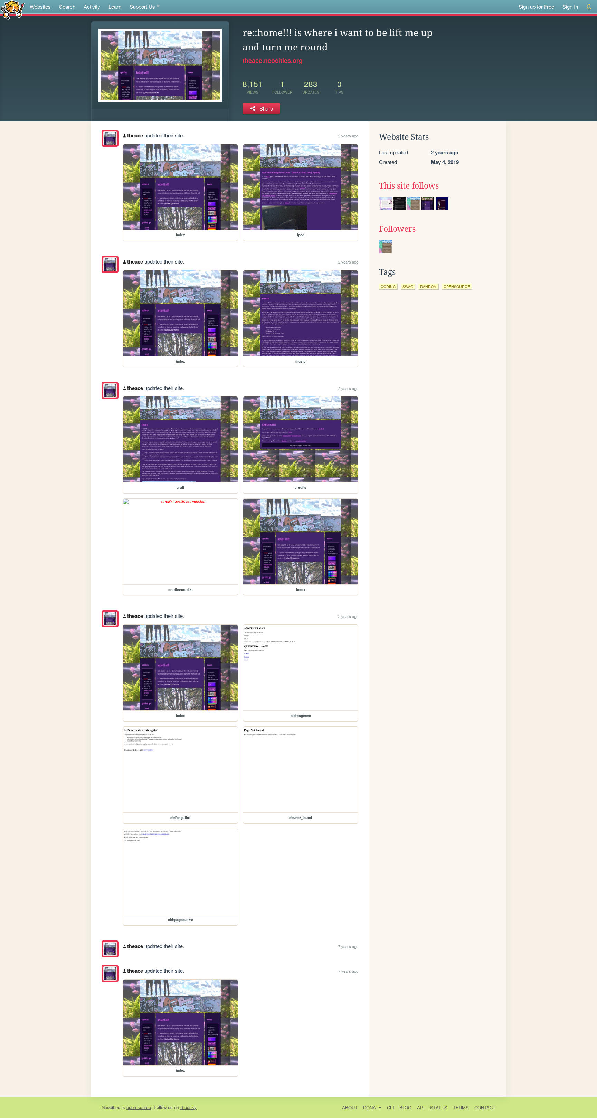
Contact (484, 1107)
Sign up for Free (536, 6)
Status (438, 1107)
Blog (405, 1107)
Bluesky (188, 1107)
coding (388, 286)
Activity (92, 6)
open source (138, 1107)
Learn (114, 6)
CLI (390, 1107)
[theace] (110, 138)
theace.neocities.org (273, 60)
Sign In (570, 6)
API (421, 1107)
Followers (397, 228)
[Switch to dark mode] (589, 6)
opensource (457, 286)
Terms (461, 1107)
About (350, 1107)
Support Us (142, 6)
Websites (40, 6)
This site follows (409, 185)
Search (67, 6)
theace (135, 135)
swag (407, 286)
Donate (372, 1107)
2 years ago (348, 135)
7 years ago (348, 946)
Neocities (111, 1107)
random (428, 286)
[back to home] (12, 9)
